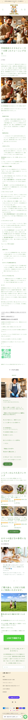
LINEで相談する (14, 638)
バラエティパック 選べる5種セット (20, 496)
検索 (4, 676)
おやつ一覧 (8, 464)
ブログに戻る (15, 370)
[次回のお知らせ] (25, 1)
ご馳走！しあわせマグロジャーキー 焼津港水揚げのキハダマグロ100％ (7, 519)
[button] (2, 9)
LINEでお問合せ (6, 689)
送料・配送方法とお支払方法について (11, 685)
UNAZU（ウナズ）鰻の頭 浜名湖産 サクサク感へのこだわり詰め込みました (20, 520)
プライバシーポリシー (8, 682)
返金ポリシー (23, 713)
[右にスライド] (16, 580)
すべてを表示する (14, 531)
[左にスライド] (11, 580)
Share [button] (3, 59)
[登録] (23, 667)
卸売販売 (5, 692)
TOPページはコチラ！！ (7, 316)
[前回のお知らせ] (2, 1)
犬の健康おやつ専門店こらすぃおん (12, 713)
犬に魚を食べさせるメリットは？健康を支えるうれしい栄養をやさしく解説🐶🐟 (13, 566)
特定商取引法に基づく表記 (9, 679)
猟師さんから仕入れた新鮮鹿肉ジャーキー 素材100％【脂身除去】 (7, 497)
